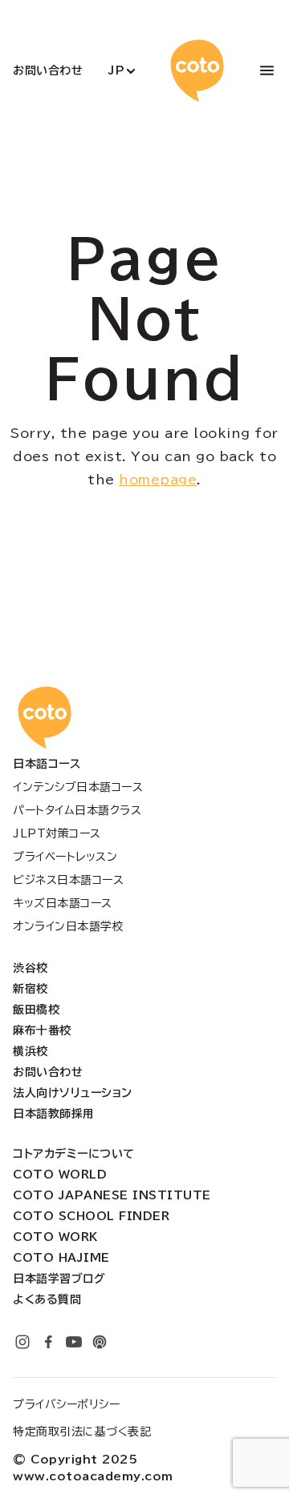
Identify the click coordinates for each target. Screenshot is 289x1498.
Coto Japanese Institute (112, 1195)
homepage (158, 479)
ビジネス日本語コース (68, 880)
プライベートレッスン (65, 856)
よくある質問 (47, 1299)
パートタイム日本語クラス (77, 810)
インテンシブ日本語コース (78, 787)
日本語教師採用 (54, 1113)
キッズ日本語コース (62, 903)
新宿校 (30, 988)
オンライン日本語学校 (68, 926)
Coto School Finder (91, 1216)
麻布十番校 (42, 1030)
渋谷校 (30, 968)
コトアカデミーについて (74, 1153)
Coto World (60, 1174)
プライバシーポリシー (66, 1404)
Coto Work (55, 1237)
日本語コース (46, 763)
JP (116, 70)
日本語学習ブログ (59, 1278)
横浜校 (30, 1051)
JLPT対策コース (57, 833)
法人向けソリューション (72, 1092)
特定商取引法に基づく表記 (82, 1431)
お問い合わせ (48, 70)
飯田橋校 (36, 1009)
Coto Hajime (61, 1257)
